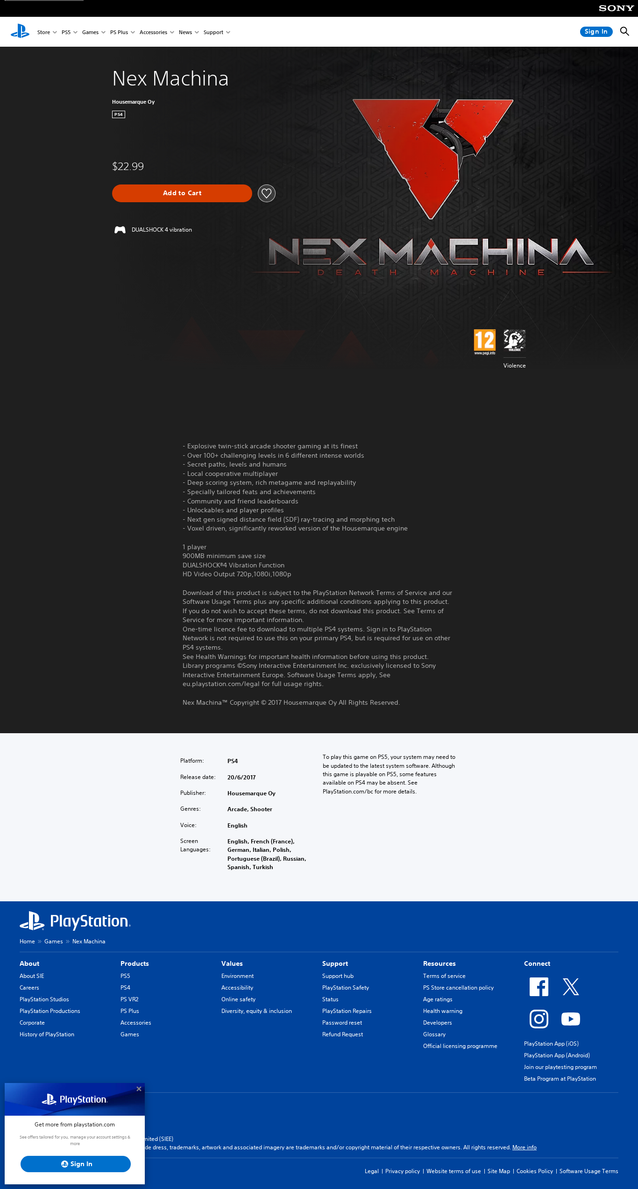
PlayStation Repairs (347, 1011)
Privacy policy (402, 1171)
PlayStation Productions (50, 1011)
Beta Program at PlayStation (560, 1079)
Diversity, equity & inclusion (256, 1011)
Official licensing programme (460, 1046)
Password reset (342, 1022)
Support (213, 31)
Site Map (499, 1171)
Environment (237, 976)
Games (90, 31)
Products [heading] (135, 963)
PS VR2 (129, 999)
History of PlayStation (47, 1034)
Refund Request (342, 1034)
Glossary (434, 1034)
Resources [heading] (439, 963)
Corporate (32, 1022)
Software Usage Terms (589, 1171)
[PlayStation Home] (20, 31)
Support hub (338, 976)
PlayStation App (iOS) (551, 1043)
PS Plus (119, 31)
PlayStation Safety (345, 987)
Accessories (153, 31)
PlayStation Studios (44, 999)
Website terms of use (453, 1171)
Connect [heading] (537, 963)
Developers (437, 1022)
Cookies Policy (535, 1171)
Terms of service (444, 976)
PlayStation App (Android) (557, 1055)
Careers (29, 987)
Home (27, 941)
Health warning (442, 1011)
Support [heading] (335, 963)
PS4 (125, 987)
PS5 (66, 31)
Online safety (238, 999)
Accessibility (237, 987)
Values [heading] (232, 963)
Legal (372, 1171)
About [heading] (29, 963)
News (185, 31)
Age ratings (438, 999)
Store (43, 31)
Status (330, 999)
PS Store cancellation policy (458, 987)
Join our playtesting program (560, 1067)
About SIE (32, 976)
